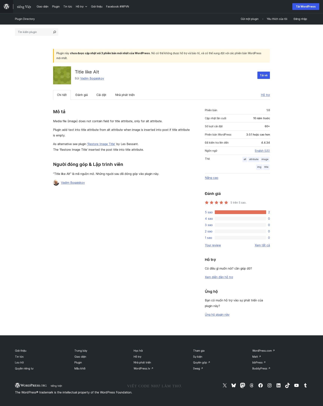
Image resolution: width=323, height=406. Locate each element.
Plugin (78, 362)
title (266, 167)
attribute (254, 159)
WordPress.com (263, 350)
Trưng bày (80, 350)
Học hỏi (138, 350)
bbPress (259, 362)
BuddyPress (261, 368)
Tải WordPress (306, 6)
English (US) (262, 150)
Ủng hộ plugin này (217, 314)
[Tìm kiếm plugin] (54, 32)
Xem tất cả (262, 245)
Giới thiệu (20, 350)
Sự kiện (197, 356)
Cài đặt (101, 95)
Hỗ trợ (265, 95)
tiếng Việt (56, 385)
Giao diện (80, 356)
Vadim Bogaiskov (92, 78)
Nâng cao (211, 178)
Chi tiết (62, 95)
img (259, 167)
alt (245, 159)
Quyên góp (201, 362)
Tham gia (198, 350)
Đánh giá (82, 95)
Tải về (263, 75)
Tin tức (19, 356)
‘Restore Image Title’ (101, 144)
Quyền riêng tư (24, 368)
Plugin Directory (25, 18)
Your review (213, 245)
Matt (256, 356)
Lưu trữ (19, 362)
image (265, 159)
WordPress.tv (143, 368)
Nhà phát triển (125, 95)
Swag (198, 368)
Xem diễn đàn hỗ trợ (219, 277)
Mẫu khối (79, 368)
